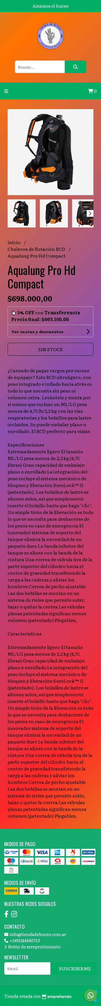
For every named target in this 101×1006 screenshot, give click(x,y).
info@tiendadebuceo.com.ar (37, 934)
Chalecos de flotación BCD (37, 248)
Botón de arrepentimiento (34, 946)
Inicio (14, 242)
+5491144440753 (24, 940)
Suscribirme (75, 968)
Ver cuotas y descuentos (37, 331)
